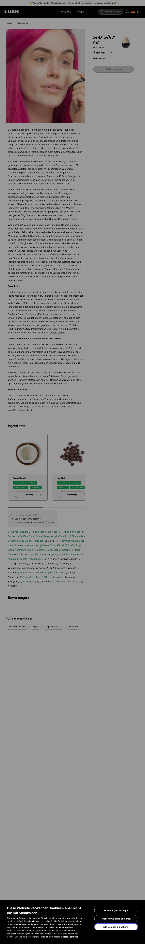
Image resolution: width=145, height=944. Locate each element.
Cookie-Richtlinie (69, 937)
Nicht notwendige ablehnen (116, 918)
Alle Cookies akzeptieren (116, 926)
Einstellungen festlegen (116, 910)
